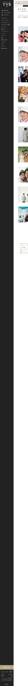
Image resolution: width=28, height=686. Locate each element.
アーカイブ (22, 245)
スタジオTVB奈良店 (21, 11)
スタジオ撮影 (22, 247)
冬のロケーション (23, 251)
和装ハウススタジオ (24, 252)
